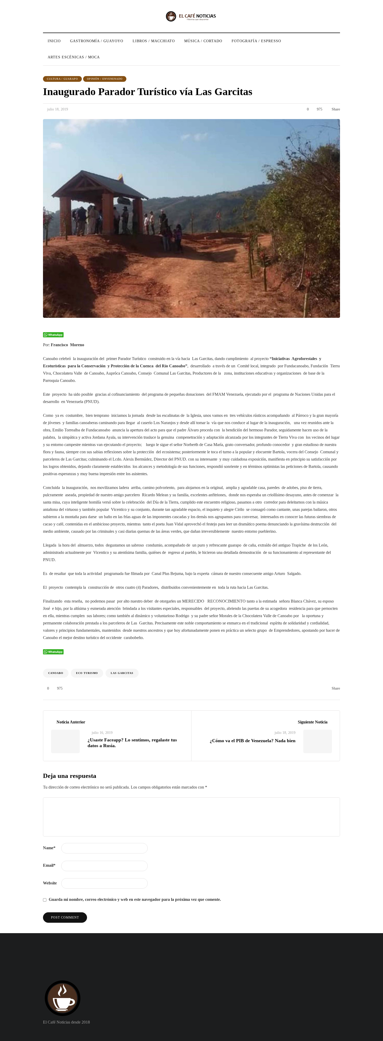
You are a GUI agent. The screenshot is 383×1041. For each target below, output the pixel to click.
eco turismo (87, 673)
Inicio (54, 41)
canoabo (55, 673)
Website (50, 883)
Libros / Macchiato (154, 41)
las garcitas (122, 673)
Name (49, 848)
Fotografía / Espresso (256, 41)
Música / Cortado (203, 41)
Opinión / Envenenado (104, 78)
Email (49, 865)
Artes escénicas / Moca (74, 57)
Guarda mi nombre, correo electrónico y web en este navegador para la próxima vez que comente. (135, 899)
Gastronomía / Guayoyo (96, 41)
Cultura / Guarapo (62, 78)
